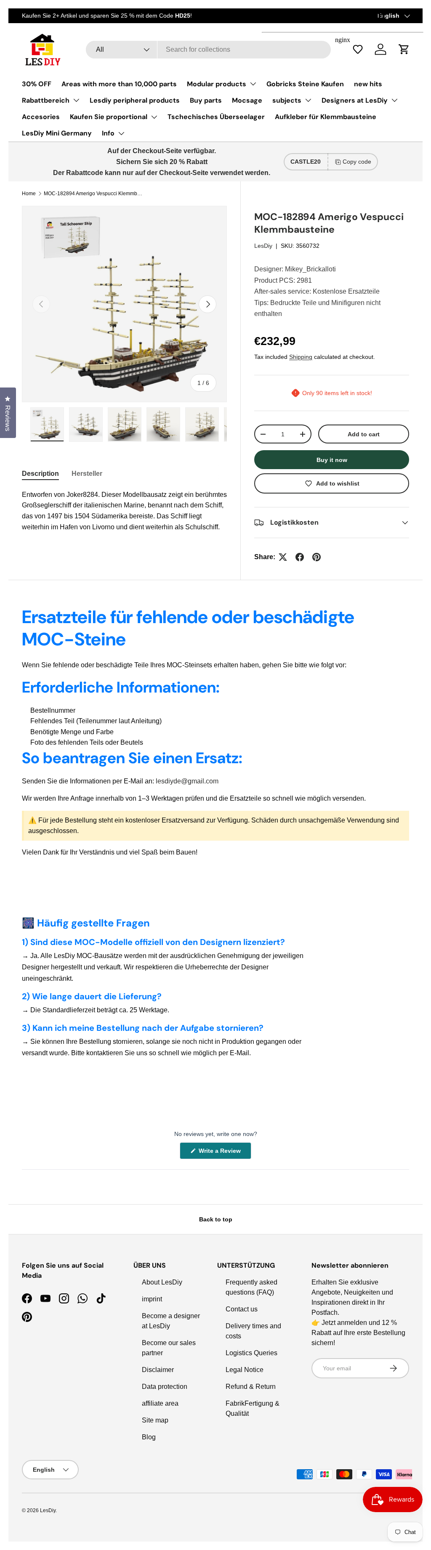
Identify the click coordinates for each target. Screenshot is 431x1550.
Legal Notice (244, 1369)
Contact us (242, 1309)
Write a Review (221, 1153)
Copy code (357, 161)
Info (108, 133)
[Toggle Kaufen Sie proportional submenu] (154, 117)
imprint (152, 1299)
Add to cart (364, 434)
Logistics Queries (251, 1352)
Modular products (216, 84)
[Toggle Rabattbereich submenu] (76, 100)
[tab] (40, 474)
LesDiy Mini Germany (57, 133)
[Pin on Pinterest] (316, 557)
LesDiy (263, 245)
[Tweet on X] (282, 557)
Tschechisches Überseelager (216, 116)
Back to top (215, 1219)
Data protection (164, 1386)
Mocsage (247, 100)
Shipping (300, 356)
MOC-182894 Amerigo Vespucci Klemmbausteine (94, 193)
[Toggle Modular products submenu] (253, 84)
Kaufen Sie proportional (108, 116)
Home (29, 193)
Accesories (41, 116)
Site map (155, 1420)
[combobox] (208, 49)
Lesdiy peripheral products (135, 100)
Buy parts (206, 100)
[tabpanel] (124, 510)
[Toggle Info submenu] (121, 133)
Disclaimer (158, 1369)
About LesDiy (162, 1282)
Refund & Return (251, 1386)
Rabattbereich (45, 100)
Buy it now (332, 460)
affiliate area (160, 1403)
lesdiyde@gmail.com (187, 781)
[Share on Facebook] (299, 557)
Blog (149, 1437)
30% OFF (36, 84)
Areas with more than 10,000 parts (119, 84)
